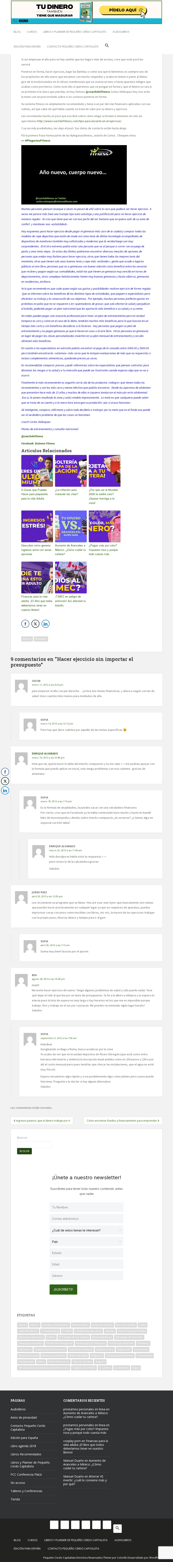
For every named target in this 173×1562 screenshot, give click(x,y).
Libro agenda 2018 (23, 1446)
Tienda (15, 1499)
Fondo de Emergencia (59, 1343)
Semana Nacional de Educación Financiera (44, 1368)
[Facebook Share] (25, 624)
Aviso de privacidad (24, 1417)
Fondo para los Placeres (90, 1343)
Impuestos (25, 1349)
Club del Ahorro (28, 1331)
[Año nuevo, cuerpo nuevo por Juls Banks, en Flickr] (74, 174)
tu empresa (121, 1368)
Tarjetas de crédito (84, 1368)
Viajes (135, 1368)
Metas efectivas (78, 1355)
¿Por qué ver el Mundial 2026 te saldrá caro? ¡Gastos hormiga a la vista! (103, 496)
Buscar (22, 1138)
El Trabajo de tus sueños (73, 1337)
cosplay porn (72, 1441)
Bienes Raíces (80, 1325)
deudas (109, 1331)
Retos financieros (59, 1361)
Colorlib (122, 1557)
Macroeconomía (28, 1355)
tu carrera (105, 1368)
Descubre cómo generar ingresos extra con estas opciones (36, 549)
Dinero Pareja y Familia (132, 1331)
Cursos (32, 32)
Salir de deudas (82, 1361)
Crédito (67, 1331)
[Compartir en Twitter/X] (35, 624)
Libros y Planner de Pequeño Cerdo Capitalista (74, 32)
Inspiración (123, 1349)
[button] (107, 46)
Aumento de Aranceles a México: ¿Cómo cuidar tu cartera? (70, 549)
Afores (23, 1325)
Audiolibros (121, 32)
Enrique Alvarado (45, 753)
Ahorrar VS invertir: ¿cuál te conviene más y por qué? (85, 1480)
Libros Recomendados (26, 1454)
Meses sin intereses (53, 1355)
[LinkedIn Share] (46, 624)
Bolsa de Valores (102, 1325)
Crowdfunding (50, 1331)
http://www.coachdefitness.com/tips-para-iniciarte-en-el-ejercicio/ (79, 121)
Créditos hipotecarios (88, 1331)
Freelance (143, 1343)
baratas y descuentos (56, 1325)
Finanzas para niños (30, 1343)
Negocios (97, 1355)
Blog (17, 32)
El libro (51, 1337)
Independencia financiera (50, 1349)
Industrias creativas (80, 1349)
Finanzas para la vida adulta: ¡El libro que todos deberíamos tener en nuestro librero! (37, 602)
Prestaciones (144, 1355)
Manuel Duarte (73, 1461)
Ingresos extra (104, 1349)
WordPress (155, 1557)
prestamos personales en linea (84, 1409)
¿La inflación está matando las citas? (66, 492)
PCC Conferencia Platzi (26, 1474)
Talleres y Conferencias (26, 1491)
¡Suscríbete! (63, 1289)
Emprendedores (102, 1337)
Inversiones (141, 1349)
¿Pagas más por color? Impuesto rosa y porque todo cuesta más (103, 549)
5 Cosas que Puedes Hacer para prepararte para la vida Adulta (34, 494)
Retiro (41, 1361)
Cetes (142, 1325)
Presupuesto (26, 1361)
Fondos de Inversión (121, 1343)
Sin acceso (18, 1483)
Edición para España (27, 46)
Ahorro (27, 639)
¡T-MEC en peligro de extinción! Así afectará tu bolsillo (70, 600)
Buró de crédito (125, 1325)
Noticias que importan (119, 1355)
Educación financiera (31, 1337)
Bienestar (41, 639)
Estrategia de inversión (129, 1337)
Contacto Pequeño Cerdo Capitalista (73, 46)
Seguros (100, 1361)
